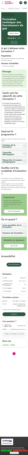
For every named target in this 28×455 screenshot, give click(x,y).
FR (21, 2)
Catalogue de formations (13, 8)
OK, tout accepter (6, 450)
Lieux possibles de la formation (11, 226)
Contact (23, 291)
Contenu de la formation (8, 146)
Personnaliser (14, 453)
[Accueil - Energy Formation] (9, 2)
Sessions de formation (12, 233)
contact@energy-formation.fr (18, 329)
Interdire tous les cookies (20, 450)
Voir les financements (14, 211)
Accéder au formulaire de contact (14, 334)
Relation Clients (14, 33)
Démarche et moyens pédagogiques (12, 161)
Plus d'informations (14, 264)
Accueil (3, 8)
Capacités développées (8, 153)
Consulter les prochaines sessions (11, 309)
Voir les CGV (14, 245)
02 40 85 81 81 (22, 325)
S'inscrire (14, 314)
